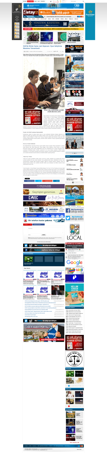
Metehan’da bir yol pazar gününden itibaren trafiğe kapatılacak (73, 312)
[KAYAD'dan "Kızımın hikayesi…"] (70, 401)
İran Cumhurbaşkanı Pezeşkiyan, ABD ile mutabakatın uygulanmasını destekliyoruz (56, 29)
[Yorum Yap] (54, 51)
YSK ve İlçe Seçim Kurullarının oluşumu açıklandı (59, 43)
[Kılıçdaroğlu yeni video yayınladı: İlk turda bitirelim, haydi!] (79, 394)
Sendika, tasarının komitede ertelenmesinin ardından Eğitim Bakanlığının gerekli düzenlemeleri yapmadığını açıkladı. (29, 282)
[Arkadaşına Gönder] (55, 51)
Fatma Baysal (73, 169)
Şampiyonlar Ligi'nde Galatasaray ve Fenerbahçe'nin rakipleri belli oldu (60, 17)
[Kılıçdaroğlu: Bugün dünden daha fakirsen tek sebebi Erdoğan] (70, 394)
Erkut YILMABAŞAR (72, 160)
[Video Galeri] (39, 16)
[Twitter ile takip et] (79, 16)
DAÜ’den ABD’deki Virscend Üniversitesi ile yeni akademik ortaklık (36, 309)
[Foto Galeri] (31, 16)
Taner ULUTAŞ (72, 178)
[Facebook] (24, 51)
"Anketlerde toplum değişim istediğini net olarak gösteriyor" (74, 314)
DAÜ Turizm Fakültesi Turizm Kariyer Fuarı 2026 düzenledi (35, 313)
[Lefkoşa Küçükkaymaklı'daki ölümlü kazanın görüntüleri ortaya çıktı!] (79, 401)
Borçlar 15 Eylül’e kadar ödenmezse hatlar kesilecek (73, 332)
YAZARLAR (68, 156)
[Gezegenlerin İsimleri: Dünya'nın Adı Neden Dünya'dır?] (79, 374)
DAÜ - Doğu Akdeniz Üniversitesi (43, 445)
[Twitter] (26, 51)
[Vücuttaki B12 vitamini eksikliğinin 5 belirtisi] (79, 381)
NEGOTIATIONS (67, 445)
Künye (35, 1)
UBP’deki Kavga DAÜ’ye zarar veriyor (31, 316)
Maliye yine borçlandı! (71, 42)
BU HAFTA (75, 442)
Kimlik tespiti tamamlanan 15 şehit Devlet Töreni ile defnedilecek (74, 330)
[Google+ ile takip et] (81, 16)
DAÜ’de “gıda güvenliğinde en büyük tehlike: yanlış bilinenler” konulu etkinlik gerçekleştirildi (40, 307)
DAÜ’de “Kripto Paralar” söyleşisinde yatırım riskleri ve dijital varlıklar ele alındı (38, 311)
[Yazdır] (57, 51)
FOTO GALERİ (68, 368)
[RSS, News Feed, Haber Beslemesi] (82, 16)
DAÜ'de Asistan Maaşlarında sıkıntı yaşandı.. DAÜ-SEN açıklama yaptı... (37, 301)
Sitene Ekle (42, 1)
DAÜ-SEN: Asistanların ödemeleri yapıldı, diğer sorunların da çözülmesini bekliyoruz (57, 282)
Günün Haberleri (30, 1)
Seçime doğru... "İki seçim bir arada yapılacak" (73, 324)
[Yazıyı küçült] (60, 51)
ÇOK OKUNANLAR (69, 409)
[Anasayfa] (25, 16)
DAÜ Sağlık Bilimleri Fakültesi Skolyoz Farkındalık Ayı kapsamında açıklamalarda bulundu (40, 302)
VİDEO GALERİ (68, 389)
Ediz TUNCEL (70, 174)
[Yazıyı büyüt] (63, 51)
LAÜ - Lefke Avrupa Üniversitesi (58, 445)
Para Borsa (34, 445)
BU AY (71, 442)
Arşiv (38, 1)
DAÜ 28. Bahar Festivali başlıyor (30, 314)
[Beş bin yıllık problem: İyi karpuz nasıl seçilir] (70, 374)
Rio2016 (50, 445)
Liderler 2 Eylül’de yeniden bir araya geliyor (73, 333)
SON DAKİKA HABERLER (70, 307)
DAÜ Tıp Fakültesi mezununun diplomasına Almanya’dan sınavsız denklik (37, 306)
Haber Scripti (79, 449)
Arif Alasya (71, 164)
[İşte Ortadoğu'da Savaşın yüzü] (70, 381)
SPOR (30, 445)
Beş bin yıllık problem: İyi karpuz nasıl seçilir (28, 264)
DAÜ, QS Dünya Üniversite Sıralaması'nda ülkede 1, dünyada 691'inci (37, 304)
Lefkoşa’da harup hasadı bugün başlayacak (32, 43)
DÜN (78, 442)
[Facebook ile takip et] (78, 16)
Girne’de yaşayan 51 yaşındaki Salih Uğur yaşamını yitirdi (74, 328)
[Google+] (27, 51)
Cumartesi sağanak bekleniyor (72, 319)
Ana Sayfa (24, 1)
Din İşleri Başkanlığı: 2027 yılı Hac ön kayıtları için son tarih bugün (73, 317)
